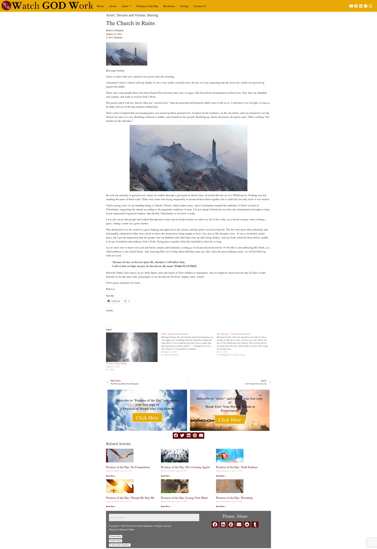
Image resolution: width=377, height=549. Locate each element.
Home (100, 6)
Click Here (147, 417)
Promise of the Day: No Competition (128, 467)
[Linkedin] (361, 6)
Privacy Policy (115, 536)
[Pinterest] (356, 6)
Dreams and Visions (131, 15)
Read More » (111, 476)
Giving (184, 6)
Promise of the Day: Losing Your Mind (184, 498)
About (112, 6)
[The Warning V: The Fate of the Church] (244, 344)
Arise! (125, 6)
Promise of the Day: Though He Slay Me (130, 498)
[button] (126, 6)
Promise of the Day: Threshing (234, 498)
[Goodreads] (365, 6)
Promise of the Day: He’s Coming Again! (185, 467)
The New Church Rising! (116, 363)
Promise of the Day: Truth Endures (237, 467)
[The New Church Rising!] (132, 347)
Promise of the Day (147, 6)
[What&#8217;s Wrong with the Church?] (189, 344)
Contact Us (200, 6)
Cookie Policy (115, 541)
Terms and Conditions (120, 545)
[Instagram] (370, 6)
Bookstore (169, 6)
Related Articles (118, 444)
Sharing (152, 15)
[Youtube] (351, 6)
